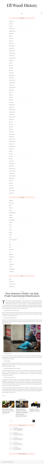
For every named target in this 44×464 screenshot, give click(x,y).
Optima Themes (10, 461)
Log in (10, 279)
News (10, 244)
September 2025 (12, 31)
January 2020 (11, 193)
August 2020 (11, 178)
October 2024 (11, 55)
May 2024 (11, 67)
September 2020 (12, 175)
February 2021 (12, 163)
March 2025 (11, 43)
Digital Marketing (12, 212)
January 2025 (11, 48)
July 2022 (11, 121)
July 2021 (11, 151)
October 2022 (11, 114)
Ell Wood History (22, 5)
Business (10, 207)
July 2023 (11, 92)
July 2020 (11, 180)
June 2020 (11, 183)
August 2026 (11, 21)
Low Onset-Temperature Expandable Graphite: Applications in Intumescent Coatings (18, 449)
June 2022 (11, 124)
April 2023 (11, 99)
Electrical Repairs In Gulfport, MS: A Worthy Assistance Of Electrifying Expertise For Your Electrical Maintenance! (22, 412)
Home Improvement (13, 239)
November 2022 (12, 112)
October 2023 (11, 85)
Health (10, 234)
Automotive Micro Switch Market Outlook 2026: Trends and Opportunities (18, 444)
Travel (10, 266)
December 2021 (12, 139)
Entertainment (11, 220)
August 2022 (11, 119)
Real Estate (11, 249)
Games (10, 229)
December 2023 (12, 80)
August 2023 (11, 89)
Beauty (10, 205)
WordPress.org (12, 286)
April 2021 (11, 158)
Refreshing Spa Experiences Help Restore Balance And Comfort (18, 439)
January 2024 (11, 77)
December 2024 (12, 50)
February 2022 (12, 134)
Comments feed (12, 284)
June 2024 (11, 65)
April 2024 (11, 70)
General (10, 232)
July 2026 (11, 23)
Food (10, 227)
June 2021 (11, 153)
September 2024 (12, 58)
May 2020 (11, 185)
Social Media (11, 256)
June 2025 (11, 38)
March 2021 (11, 161)
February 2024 (12, 75)
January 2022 (11, 136)
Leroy (4, 395)
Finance (10, 225)
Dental (10, 210)
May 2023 (11, 97)
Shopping (11, 254)
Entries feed (11, 281)
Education (11, 217)
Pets (10, 247)
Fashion (10, 222)
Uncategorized (12, 269)
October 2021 (11, 143)
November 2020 (12, 170)
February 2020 (12, 190)
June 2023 (11, 94)
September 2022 (12, 116)
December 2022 (12, 109)
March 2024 (11, 72)
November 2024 (12, 53)
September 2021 (12, 146)
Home (10, 237)
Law (10, 242)
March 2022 (11, 131)
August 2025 (11, 33)
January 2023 (11, 107)
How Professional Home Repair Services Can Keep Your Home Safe (8, 410)
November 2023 (12, 82)
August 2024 (11, 60)
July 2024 (11, 63)
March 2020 (11, 188)
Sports (10, 261)
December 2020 (12, 168)
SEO (10, 252)
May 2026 (11, 26)
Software (11, 259)
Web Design (11, 271)
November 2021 (12, 141)
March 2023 (11, 102)
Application (11, 200)
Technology (11, 264)
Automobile (11, 202)
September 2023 (12, 87)
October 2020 (11, 173)
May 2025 (11, 40)
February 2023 (12, 104)
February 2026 (12, 28)
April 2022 (11, 129)
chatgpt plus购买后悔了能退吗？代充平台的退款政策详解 (18, 429)
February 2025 (12, 45)
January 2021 (11, 166)
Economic (11, 215)
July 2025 (11, 36)
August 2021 (11, 148)
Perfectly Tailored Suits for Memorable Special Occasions (18, 434)
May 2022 (11, 126)
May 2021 (11, 156)
